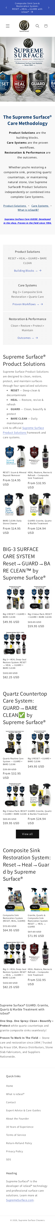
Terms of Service (16, 1135)
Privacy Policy (14, 1151)
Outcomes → (26, 338)
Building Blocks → (26, 270)
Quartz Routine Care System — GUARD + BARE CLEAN (13, 761)
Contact (11, 1102)
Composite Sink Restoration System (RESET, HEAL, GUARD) (14, 918)
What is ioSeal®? (28, 210)
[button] (8, 26)
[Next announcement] (48, 7)
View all (27, 834)
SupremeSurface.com (20, 1200)
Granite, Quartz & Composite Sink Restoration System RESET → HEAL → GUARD (38, 921)
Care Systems (40, 205)
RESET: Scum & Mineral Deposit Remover (15, 474)
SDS (8, 1159)
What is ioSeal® (15, 1094)
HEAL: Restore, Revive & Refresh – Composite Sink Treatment (40, 475)
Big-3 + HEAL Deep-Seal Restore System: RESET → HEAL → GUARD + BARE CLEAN (15, 663)
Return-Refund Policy (19, 1143)
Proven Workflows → (26, 304)
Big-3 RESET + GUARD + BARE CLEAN (14, 615)
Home (9, 1086)
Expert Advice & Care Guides (23, 1110)
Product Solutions (15, 205)
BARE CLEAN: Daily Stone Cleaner (12, 522)
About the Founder (17, 1118)
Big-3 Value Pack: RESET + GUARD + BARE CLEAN (40, 615)
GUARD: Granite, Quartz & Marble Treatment (40, 522)
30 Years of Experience (20, 1127)
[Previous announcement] (6, 7)
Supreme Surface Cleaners (31, 1220)
